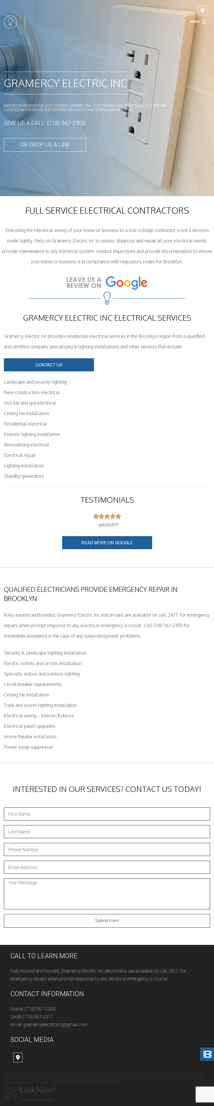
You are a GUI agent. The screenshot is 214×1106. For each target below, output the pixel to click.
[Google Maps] (202, 11)
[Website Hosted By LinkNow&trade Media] (30, 1093)
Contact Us (48, 365)
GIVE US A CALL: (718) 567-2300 (44, 123)
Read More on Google (107, 543)
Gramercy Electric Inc (65, 82)
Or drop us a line (45, 144)
